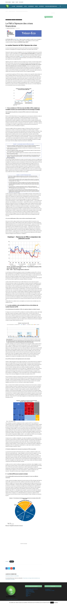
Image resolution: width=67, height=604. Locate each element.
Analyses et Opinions (12, 11)
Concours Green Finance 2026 (51, 6)
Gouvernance (31, 6)
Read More (56, 602)
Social (25, 6)
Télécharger (11, 561)
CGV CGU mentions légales (49, 590)
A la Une (13, 6)
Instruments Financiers (19, 19)
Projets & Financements (30, 591)
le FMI (21, 56)
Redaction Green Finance (11, 28)
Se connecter (47, 589)
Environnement (19, 6)
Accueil (7, 11)
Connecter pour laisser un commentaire (12, 575)
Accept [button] (52, 602)
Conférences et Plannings (30, 592)
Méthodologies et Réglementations (32, 588)
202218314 (7, 561)
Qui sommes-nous (48, 588)
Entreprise (41, 6)
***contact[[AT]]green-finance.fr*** (12, 599)
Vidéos (36, 6)
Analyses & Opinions (29, 589)
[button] (60, 6)
